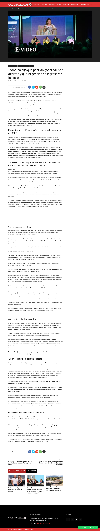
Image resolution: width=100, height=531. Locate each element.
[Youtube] (90, 1)
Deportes (83, 4)
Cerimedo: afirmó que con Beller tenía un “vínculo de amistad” (15, 489)
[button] (88, 4)
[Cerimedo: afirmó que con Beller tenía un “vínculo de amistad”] (16, 480)
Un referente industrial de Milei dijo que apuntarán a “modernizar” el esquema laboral (20, 462)
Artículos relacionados (17, 470)
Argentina (52, 4)
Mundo (59, 4)
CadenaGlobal (13, 80)
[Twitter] (88, 1)
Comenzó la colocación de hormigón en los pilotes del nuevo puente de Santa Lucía (53, 488)
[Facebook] (83, 1)
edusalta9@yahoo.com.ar (43, 523)
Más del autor (31, 470)
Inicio (9, 8)
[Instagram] (85, 1)
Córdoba (44, 4)
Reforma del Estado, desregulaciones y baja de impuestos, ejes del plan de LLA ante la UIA (51, 462)
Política (65, 4)
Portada (36, 4)
